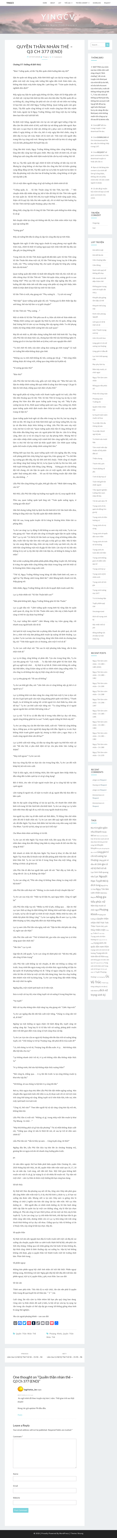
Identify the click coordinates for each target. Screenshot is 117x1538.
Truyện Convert (82, 3)
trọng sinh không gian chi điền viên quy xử (100, 960)
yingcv (46, 57)
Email (15, 1485)
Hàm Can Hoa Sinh (102, 836)
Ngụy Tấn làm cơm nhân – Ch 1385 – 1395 (100, 713)
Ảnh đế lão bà (98, 255)
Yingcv (10, 2)
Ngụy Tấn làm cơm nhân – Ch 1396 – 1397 (100, 702)
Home (45, 3)
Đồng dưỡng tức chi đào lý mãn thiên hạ (99, 635)
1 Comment (57, 57)
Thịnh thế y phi (98, 463)
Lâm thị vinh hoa (99, 338)
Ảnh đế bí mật (98, 250)
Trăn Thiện (101, 933)
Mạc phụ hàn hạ (99, 364)
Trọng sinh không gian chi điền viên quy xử (99, 561)
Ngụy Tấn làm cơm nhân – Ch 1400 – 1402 (100, 675)
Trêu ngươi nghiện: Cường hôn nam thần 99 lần (100, 493)
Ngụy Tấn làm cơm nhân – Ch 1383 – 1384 (100, 725)
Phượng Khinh (55, 1333)
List (59, 3)
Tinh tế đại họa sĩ (99, 476)
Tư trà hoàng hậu (99, 598)
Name (15, 1474)
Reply (20, 1415)
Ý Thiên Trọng (104, 983)
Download (97, 3)
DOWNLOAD (102, 137)
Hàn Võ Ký (94, 839)
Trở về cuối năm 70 (100, 501)
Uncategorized (98, 611)
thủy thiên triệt (98, 929)
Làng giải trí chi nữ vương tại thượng (100, 856)
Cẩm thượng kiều (99, 260)
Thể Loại (67, 3)
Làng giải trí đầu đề (100, 351)
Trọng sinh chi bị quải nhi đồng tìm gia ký (99, 509)
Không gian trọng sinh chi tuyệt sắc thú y (99, 289)
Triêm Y (96, 933)
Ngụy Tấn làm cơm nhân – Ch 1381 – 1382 (100, 736)
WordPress (64, 1533)
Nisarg (80, 1533)
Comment (18, 1436)
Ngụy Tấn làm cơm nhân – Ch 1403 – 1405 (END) (100, 664)
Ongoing (96, 223)
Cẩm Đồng (97, 265)
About (52, 3)
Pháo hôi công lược (100, 393)
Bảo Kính (94, 828)
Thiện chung (97, 458)
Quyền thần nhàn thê (26, 1333)
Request (107, 3)
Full (94, 228)
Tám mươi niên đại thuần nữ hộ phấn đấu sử (100, 450)
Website (16, 1497)
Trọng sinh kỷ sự (99, 569)
